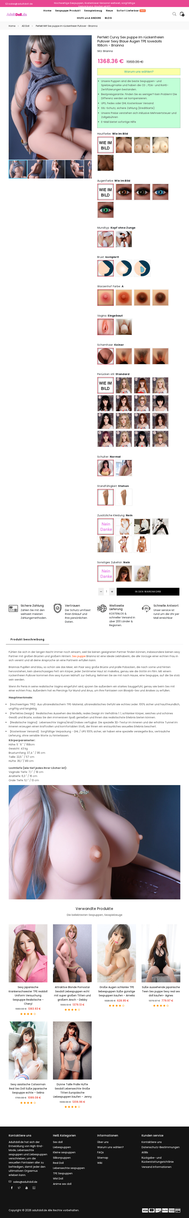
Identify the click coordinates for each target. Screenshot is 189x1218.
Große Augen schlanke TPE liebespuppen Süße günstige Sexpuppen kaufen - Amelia (116, 991)
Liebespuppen (62, 1147)
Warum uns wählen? (110, 1147)
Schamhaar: (110, 345)
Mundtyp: (116, 228)
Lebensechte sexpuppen (69, 1168)
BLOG (108, 18)
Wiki (99, 1163)
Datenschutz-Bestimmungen (161, 1147)
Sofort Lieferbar (131, 10)
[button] (88, 97)
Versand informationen (156, 1167)
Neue (109, 10)
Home (47, 10)
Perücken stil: (113, 374)
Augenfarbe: (113, 181)
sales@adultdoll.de (20, 3)
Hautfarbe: (112, 134)
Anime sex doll (62, 1184)
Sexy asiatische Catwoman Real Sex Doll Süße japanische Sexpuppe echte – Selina (28, 1088)
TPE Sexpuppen (63, 1173)
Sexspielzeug (93, 10)
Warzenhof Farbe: (110, 286)
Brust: (108, 257)
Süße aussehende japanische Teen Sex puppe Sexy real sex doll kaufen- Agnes (161, 991)
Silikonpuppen (62, 1158)
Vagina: (110, 315)
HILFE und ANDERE (89, 18)
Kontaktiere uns (152, 1142)
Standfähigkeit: (113, 486)
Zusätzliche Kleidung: (115, 515)
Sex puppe (79, 656)
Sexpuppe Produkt (67, 10)
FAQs (100, 1152)
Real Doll (58, 1163)
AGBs (145, 1152)
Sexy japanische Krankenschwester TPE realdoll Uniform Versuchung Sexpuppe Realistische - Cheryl (28, 995)
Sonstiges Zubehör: (113, 562)
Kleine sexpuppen (64, 1152)
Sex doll (58, 1142)
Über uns (103, 1142)
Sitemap (102, 1158)
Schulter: (109, 457)
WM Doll (58, 1178)
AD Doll (25, 25)
